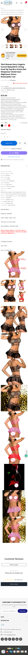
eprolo (7, 86)
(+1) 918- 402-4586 (10, 57)
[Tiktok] (20, 639)
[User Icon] (21, 3)
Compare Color (22, 37)
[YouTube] (17, 639)
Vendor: (3, 86)
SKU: (2, 88)
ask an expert (22, 55)
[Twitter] (6, 639)
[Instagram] (9, 639)
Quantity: (3, 133)
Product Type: (4, 92)
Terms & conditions (16, 148)
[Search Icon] (17, 3)
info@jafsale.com (11, 634)
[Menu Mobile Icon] (2, 3)
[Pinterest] (13, 639)
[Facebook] (2, 639)
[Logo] (8, 3)
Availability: (4, 90)
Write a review (14, 565)
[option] (14, 29)
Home (2, 8)
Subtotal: (3, 129)
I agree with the (7, 148)
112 (4, 159)
